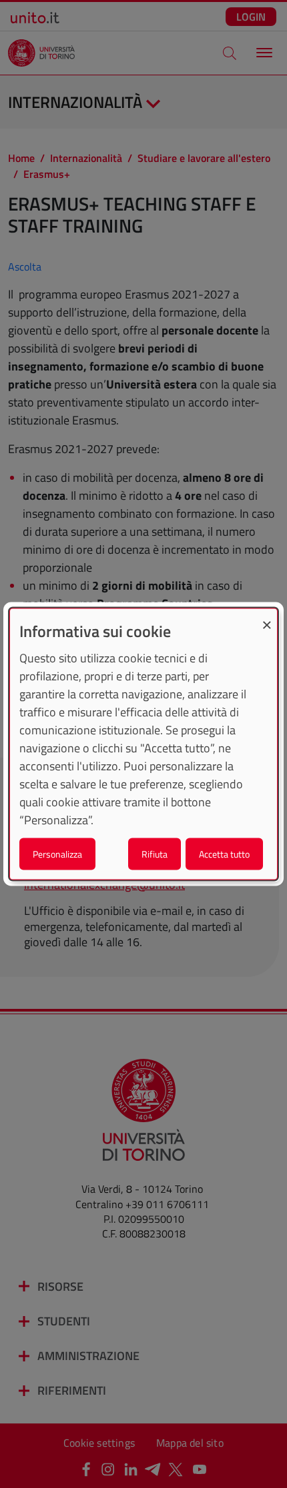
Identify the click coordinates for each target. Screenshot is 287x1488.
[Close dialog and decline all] (267, 616)
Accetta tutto (224, 854)
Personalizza (57, 854)
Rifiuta (154, 854)
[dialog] (143, 744)
